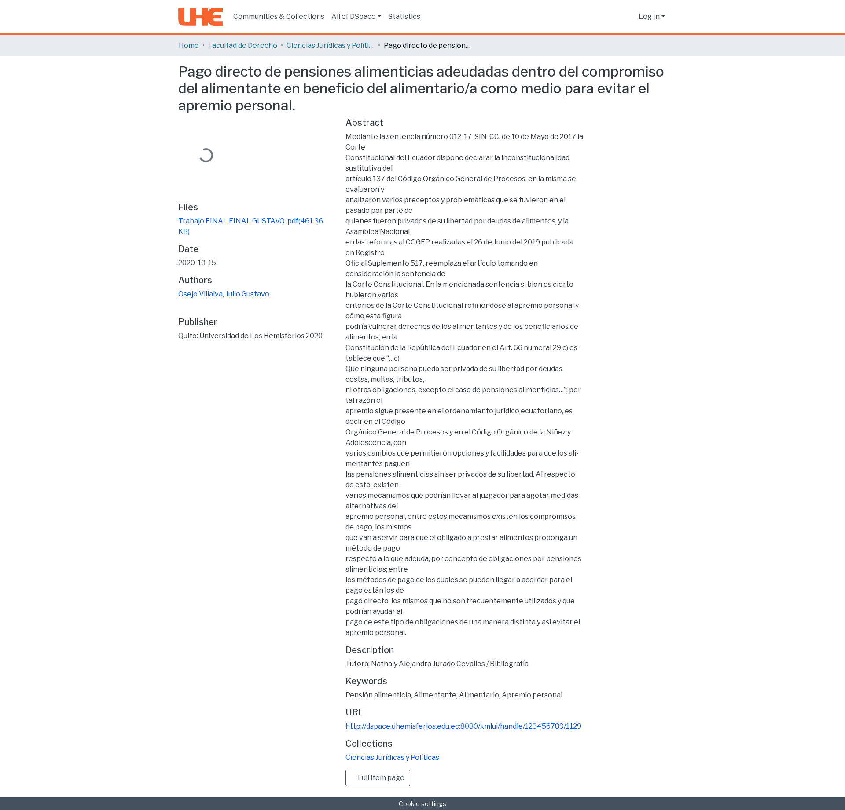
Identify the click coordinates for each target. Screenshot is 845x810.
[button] (629, 16)
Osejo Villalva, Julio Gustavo (223, 294)
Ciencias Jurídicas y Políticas (331, 45)
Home (189, 45)
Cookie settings (422, 803)
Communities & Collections (278, 16)
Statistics (404, 16)
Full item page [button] (380, 778)
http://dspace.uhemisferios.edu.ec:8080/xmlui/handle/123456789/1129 (463, 726)
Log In (649, 16)
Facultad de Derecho (242, 45)
